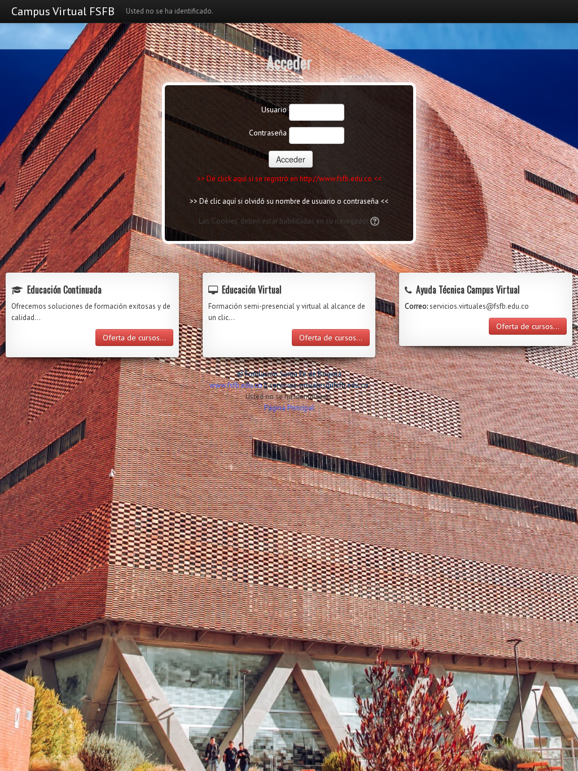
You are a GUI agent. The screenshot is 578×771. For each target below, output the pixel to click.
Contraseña (268, 133)
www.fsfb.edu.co (235, 385)
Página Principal (289, 408)
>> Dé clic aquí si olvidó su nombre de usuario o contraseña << (289, 201)
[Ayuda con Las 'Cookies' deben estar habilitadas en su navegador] (374, 221)
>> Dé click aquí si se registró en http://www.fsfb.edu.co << (289, 178)
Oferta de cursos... (134, 337)
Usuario (274, 109)
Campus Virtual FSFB (63, 11)
